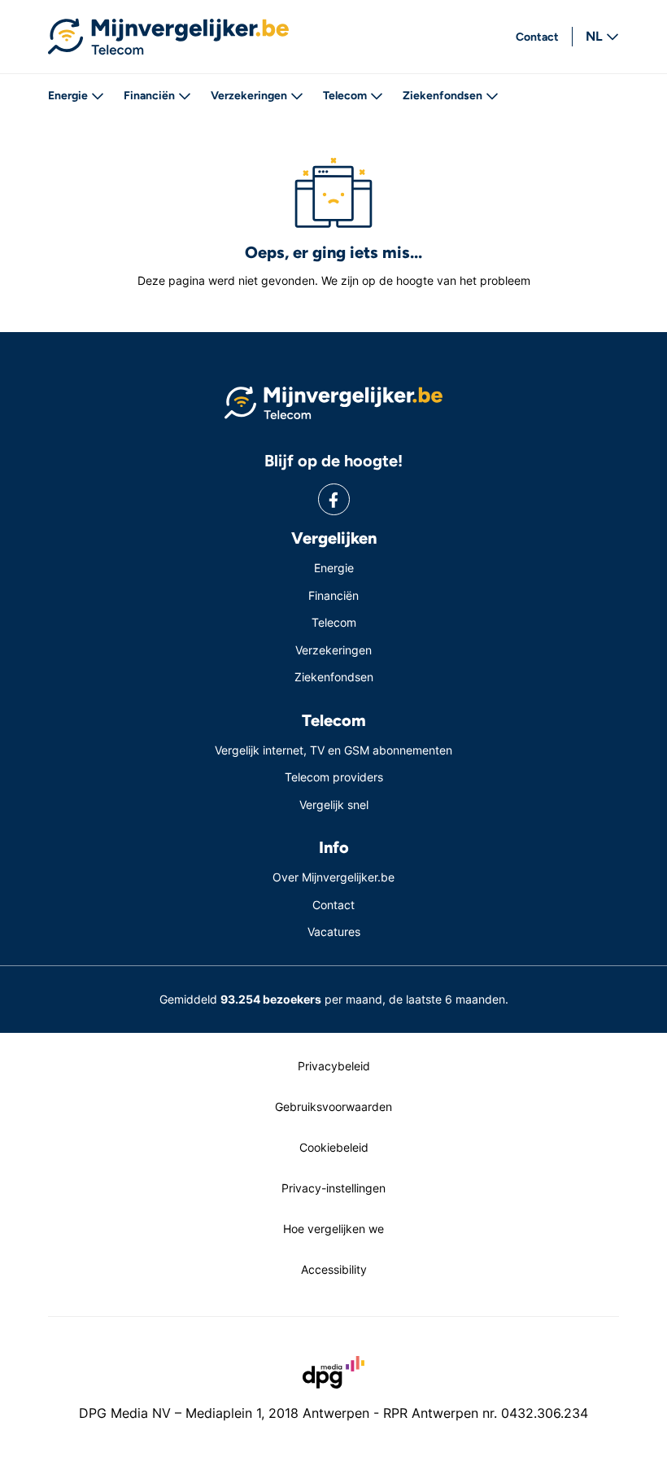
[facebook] (334, 499)
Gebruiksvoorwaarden (333, 1106)
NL (594, 36)
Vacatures (333, 931)
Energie (68, 96)
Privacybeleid (334, 1066)
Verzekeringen (249, 96)
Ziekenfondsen (442, 96)
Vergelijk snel (333, 804)
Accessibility (334, 1269)
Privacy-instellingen (333, 1188)
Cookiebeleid (333, 1147)
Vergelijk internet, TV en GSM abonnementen (333, 750)
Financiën (149, 96)
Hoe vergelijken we (333, 1229)
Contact (537, 37)
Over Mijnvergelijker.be (333, 877)
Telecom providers (334, 777)
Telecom (345, 96)
